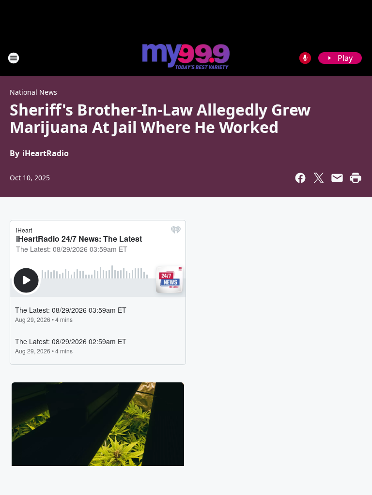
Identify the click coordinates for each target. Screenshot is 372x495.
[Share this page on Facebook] (300, 178)
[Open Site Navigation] (13, 58)
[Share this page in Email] (337, 178)
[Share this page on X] (319, 178)
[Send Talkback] (305, 58)
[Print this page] (355, 178)
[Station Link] (186, 57)
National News (33, 92)
